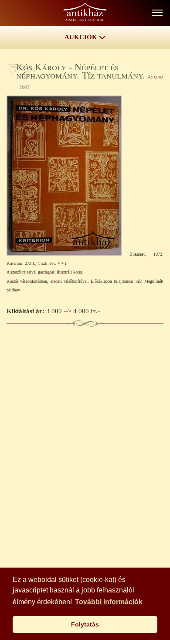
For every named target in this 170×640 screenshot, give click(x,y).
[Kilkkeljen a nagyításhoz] (68, 253)
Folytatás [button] (85, 624)
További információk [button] (109, 602)
